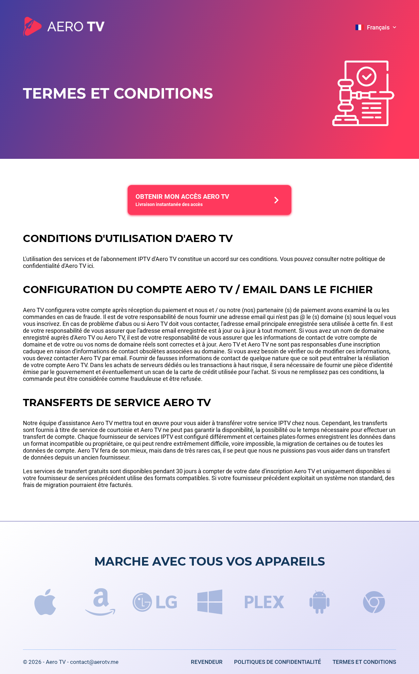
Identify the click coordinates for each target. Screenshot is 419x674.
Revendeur (207, 662)
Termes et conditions (364, 662)
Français (378, 27)
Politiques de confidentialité (277, 662)
